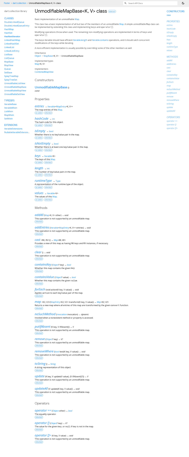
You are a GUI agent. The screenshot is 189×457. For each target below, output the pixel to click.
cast (37, 240)
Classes (9, 18)
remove (40, 339)
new (169, 15)
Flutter (7, 3)
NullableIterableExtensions (17, 132)
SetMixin (8, 118)
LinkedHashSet (11, 43)
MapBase (48, 55)
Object (38, 55)
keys (37, 156)
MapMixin (9, 115)
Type (58, 181)
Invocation (62, 314)
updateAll (41, 388)
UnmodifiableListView (14, 83)
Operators (173, 117)
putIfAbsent (42, 326)
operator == (43, 410)
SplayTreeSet (10, 79)
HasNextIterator (12, 36)
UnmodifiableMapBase (51, 87)
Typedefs (9, 100)
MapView (8, 65)
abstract (112, 11)
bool (51, 131)
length (39, 168)
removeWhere (44, 351)
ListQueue (9, 58)
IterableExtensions (13, 128)
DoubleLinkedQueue (14, 22)
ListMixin (8, 111)
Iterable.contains (100, 40)
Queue (7, 68)
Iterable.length (80, 40)
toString (40, 363)
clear (38, 252)
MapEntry (61, 106)
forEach (40, 289)
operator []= (43, 435)
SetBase (8, 72)
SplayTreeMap (11, 76)
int (53, 118)
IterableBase (10, 104)
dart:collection (19, 3)
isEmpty (40, 131)
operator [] (42, 423)
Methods (172, 56)
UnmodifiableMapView (15, 90)
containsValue (44, 277)
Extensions (10, 125)
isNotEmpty (42, 143)
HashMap (9, 29)
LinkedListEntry (11, 50)
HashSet (8, 32)
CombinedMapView (44, 71)
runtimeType (43, 180)
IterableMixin (10, 107)
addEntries (42, 227)
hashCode (41, 118)
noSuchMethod (45, 314)
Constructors (175, 11)
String (53, 364)
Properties (173, 21)
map (38, 301)
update (39, 376)
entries (39, 106)
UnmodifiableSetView (14, 94)
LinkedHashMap (12, 40)
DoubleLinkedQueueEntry (16, 25)
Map (77, 19)
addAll (39, 215)
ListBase (8, 54)
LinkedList (9, 47)
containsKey (43, 264)
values (39, 193)
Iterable (51, 106)
